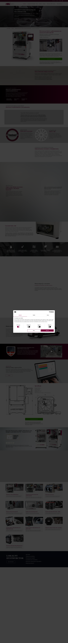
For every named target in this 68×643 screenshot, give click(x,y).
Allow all (47, 330)
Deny (34, 330)
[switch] (28, 327)
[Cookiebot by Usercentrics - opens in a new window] (50, 312)
